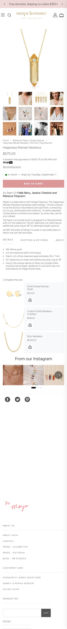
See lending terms (12, 167)
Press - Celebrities (15, 547)
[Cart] (61, 15)
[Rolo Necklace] (13, 342)
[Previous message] (5, 4)
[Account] (55, 15)
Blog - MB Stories (14, 558)
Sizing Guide (11, 589)
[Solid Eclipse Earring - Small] (13, 294)
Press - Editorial (14, 553)
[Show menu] (3, 15)
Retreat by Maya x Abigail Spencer (28, 140)
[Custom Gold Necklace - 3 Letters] (13, 318)
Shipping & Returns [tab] (34, 240)
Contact (8, 541)
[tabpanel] (33, 261)
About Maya (10, 535)
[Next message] (62, 4)
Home (6, 140)
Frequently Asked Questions (22, 577)
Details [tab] (8, 239)
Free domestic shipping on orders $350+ (33, 4)
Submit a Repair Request (19, 583)
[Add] (30, 300)
